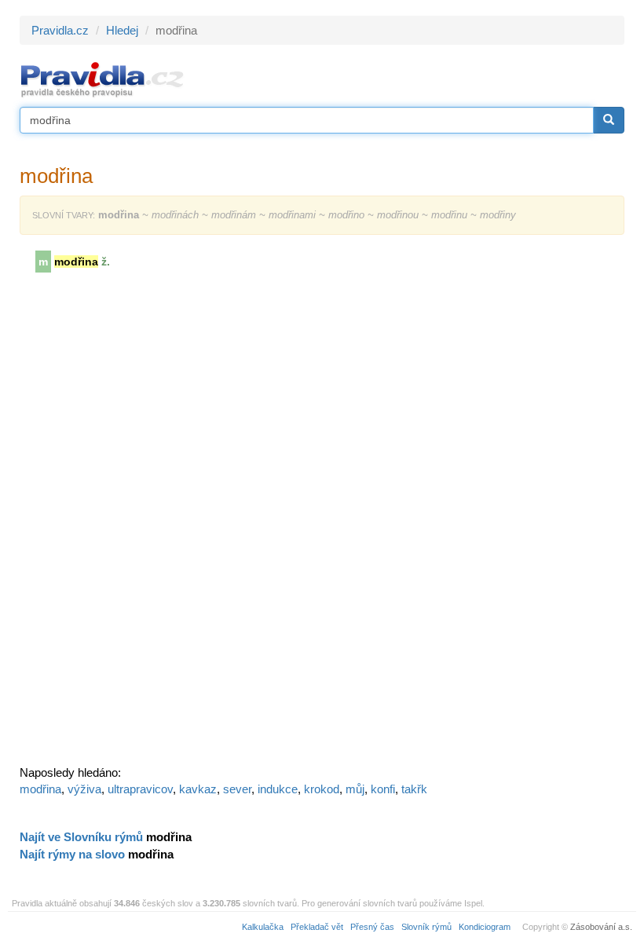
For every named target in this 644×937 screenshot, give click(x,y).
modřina (40, 789)
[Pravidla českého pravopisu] (102, 79)
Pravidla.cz (60, 30)
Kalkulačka (263, 927)
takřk (414, 789)
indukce (278, 789)
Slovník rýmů (426, 927)
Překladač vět (317, 927)
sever (237, 789)
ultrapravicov (140, 789)
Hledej (122, 30)
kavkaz (198, 789)
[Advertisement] (137, 523)
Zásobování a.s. (601, 927)
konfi (383, 789)
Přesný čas (372, 927)
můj (355, 789)
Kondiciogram (484, 927)
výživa (84, 789)
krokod (321, 789)
